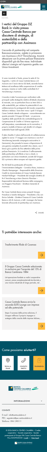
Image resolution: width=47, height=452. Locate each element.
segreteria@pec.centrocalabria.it (19, 418)
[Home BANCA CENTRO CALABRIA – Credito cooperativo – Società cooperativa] (12, 7)
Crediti (26, 438)
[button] (43, 7)
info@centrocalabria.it (17, 415)
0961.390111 (15, 421)
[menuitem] (3, 1)
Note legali (35, 438)
